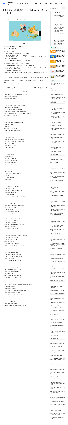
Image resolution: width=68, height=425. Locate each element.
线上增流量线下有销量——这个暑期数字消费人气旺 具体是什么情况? (57, 332)
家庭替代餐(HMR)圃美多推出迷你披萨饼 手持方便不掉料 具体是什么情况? (57, 202)
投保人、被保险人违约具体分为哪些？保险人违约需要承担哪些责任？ (60, 61)
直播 (51, 3)
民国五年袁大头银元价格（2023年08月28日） (11, 271)
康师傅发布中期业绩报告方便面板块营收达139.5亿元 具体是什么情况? (57, 98)
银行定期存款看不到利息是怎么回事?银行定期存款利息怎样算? (60, 76)
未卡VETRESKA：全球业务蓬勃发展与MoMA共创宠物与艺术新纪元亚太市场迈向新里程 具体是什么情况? (57, 218)
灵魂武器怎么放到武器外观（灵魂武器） (57, 195)
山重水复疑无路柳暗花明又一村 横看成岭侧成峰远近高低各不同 (14, 122)
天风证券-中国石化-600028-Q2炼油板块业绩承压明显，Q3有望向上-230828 (16, 181)
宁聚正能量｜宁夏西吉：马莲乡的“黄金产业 (11, 220)
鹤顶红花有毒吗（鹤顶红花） (55, 233)
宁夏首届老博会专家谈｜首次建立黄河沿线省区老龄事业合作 (14, 205)
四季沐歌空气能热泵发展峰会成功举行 (56, 159)
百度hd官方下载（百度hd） (8, 175)
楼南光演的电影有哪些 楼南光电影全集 (10, 303)
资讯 (26, 3)
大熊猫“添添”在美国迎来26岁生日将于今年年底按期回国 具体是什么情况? (57, 117)
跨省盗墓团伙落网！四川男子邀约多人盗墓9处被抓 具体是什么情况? (57, 255)
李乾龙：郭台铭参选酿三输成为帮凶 (10, 134)
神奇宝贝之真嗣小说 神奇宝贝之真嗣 (10, 158)
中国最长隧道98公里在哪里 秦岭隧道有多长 (11, 160)
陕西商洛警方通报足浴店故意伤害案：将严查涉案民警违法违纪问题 (15, 105)
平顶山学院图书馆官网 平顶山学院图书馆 (57, 131)
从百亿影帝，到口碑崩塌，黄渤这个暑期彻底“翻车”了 (12, 299)
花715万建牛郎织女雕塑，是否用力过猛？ (11, 98)
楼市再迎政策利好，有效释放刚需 (56, 248)
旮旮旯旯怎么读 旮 (7, 250)
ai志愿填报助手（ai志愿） (54, 305)
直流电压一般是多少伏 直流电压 (9, 100)
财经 (41, 3)
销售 (56, 3)
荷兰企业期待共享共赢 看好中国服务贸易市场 (11, 230)
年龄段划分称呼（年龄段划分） (9, 156)
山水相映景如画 (6, 126)
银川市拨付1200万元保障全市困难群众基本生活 (12, 296)
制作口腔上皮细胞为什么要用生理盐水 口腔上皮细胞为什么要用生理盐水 (16, 235)
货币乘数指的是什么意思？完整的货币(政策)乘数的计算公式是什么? (60, 71)
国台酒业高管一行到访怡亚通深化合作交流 (57, 328)
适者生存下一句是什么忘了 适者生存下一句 (11, 188)
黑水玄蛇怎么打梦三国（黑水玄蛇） (10, 147)
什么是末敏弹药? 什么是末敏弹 (9, 241)
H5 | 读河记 (52, 144)
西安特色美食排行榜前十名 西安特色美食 (57, 290)
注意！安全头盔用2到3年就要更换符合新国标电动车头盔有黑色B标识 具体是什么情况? (57, 359)
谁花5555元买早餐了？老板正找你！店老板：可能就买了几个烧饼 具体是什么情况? (57, 349)
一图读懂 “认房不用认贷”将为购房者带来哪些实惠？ (12, 166)
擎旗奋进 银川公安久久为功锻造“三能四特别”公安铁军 (13, 218)
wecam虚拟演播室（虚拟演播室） (9, 286)
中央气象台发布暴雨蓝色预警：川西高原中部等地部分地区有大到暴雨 (15, 94)
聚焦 (21, 3)
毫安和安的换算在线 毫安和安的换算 (10, 184)
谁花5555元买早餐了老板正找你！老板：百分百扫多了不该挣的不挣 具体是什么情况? (18, 113)
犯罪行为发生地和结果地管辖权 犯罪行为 (10, 226)
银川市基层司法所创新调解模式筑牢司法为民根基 (12, 130)
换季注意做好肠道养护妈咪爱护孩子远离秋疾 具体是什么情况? (14, 277)
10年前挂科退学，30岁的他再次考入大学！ (57, 302)
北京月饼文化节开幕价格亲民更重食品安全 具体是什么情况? (14, 294)
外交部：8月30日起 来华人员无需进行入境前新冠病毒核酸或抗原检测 (57, 184)
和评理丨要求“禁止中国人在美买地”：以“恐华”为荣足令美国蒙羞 (14, 196)
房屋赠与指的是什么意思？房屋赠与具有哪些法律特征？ (60, 56)
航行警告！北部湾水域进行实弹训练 (56, 346)
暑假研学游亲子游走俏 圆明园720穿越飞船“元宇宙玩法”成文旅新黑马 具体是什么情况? (57, 222)
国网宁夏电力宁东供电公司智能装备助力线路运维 (12, 292)
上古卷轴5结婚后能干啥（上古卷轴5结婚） (57, 401)
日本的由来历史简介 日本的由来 (9, 258)
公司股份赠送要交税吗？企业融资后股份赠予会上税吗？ (60, 51)
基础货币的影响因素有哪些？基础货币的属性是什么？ (60, 66)
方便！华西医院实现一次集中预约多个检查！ (11, 228)
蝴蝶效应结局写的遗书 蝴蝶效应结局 (10, 162)
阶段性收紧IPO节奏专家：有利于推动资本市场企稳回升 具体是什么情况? (57, 414)
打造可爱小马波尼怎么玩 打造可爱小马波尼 (11, 152)
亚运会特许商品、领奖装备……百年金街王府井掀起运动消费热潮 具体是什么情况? (57, 269)
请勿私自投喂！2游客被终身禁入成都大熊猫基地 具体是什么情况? (15, 305)
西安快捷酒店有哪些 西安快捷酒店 (56, 340)
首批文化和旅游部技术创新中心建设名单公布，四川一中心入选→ (57, 113)
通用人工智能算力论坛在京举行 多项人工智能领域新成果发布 (14, 139)
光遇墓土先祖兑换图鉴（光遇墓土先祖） (57, 94)
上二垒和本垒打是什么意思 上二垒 (56, 352)
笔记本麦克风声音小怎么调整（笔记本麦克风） (11, 215)
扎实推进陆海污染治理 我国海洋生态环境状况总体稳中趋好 (13, 260)
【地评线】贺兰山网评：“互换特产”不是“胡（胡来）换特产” (13, 190)
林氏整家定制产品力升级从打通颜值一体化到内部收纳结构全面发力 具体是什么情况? (18, 284)
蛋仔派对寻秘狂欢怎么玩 (8, 171)
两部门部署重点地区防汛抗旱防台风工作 (10, 137)
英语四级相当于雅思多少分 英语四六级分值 (11, 252)
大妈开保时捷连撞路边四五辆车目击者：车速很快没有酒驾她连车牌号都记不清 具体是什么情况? (57, 383)
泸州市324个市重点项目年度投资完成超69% (57, 293)
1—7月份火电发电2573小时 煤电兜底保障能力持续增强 (13, 254)
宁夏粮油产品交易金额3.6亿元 (9, 132)
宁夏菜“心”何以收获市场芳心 (8, 124)
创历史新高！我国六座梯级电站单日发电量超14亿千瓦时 (13, 264)
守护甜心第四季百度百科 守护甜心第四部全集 (11, 211)
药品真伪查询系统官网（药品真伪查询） (10, 145)
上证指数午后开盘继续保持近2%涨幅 (56, 258)
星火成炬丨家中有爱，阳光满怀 (55, 122)
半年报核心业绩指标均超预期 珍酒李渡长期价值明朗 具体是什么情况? (15, 290)
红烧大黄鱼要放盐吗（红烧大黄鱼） (56, 120)
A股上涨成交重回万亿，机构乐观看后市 (10, 115)
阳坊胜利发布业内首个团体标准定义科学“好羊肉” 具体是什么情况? (57, 177)
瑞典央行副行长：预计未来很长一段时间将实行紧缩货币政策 (14, 224)
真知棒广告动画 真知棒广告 (8, 273)
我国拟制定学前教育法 (54, 335)
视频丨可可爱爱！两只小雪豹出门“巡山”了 (57, 295)
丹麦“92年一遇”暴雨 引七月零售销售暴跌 (10, 222)
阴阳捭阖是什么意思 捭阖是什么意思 (10, 192)
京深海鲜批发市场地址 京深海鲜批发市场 (57, 134)
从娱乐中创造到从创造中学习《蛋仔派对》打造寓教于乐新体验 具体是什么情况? (57, 226)
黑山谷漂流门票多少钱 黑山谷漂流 (9, 213)
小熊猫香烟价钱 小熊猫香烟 (8, 209)
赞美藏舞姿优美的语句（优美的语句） (10, 288)
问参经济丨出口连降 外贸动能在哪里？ (10, 201)
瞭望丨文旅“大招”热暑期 (54, 154)
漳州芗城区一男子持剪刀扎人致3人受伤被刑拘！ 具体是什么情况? (57, 169)
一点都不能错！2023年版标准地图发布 (56, 125)
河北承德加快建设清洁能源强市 (55, 410)
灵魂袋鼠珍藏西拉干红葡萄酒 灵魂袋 (10, 164)
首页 (16, 3)
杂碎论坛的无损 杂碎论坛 (54, 317)
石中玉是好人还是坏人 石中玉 (9, 143)
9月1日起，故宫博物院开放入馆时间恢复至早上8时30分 (13, 269)
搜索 (63, 8)
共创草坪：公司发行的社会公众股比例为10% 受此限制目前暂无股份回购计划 (57, 214)
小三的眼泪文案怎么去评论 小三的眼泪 (56, 314)
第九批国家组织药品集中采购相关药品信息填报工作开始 (13, 173)
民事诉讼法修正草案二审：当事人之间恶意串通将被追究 (13, 109)
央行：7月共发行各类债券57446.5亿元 (10, 177)
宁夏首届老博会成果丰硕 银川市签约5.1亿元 (11, 247)
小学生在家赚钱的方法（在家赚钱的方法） (11, 96)
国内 (36, 3)
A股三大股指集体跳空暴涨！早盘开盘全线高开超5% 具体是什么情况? (57, 392)
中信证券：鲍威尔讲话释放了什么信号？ (57, 376)
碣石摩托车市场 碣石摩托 (8, 179)
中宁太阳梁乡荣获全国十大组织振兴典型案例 (11, 107)
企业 (31, 3)
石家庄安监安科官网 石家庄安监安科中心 (10, 239)
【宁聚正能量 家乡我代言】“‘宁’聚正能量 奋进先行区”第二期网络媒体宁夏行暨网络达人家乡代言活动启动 (57, 244)
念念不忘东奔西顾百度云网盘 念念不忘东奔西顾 (12, 243)
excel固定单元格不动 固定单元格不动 (10, 203)
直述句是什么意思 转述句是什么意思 (56, 322)
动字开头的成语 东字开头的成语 (9, 154)
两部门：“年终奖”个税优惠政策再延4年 (10, 301)
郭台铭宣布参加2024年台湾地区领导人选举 (57, 395)
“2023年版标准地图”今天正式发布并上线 (57, 343)
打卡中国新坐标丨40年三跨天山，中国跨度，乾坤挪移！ (13, 262)
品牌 (46, 3)
